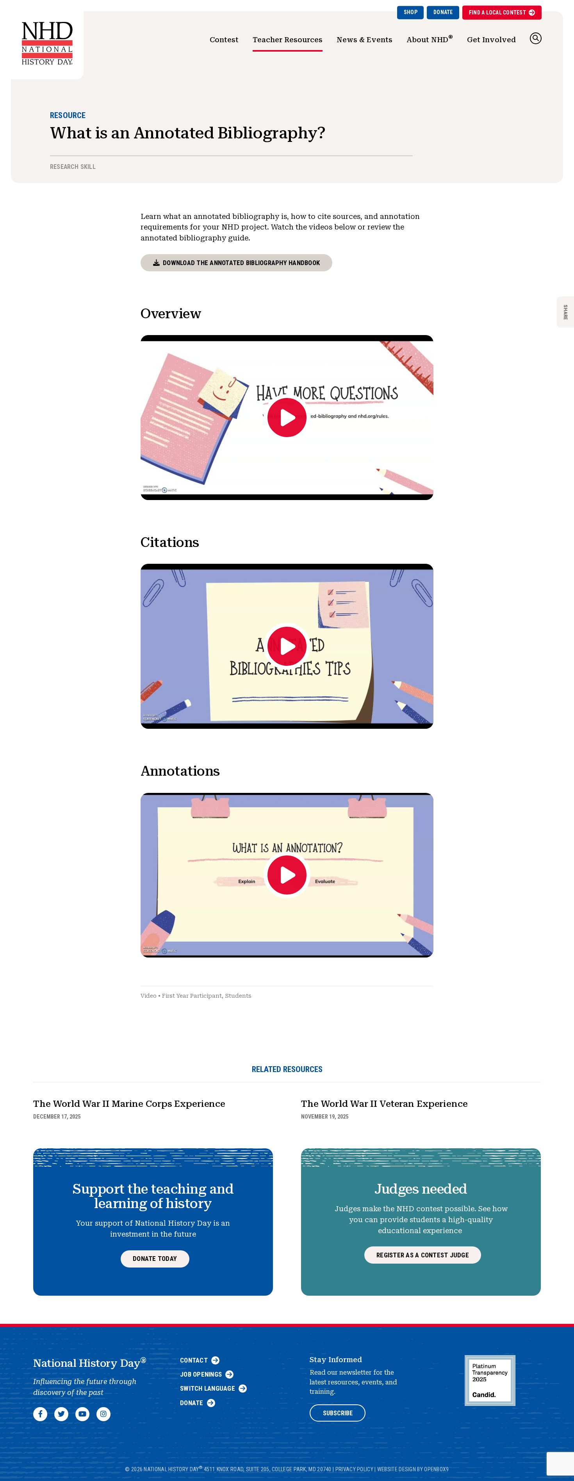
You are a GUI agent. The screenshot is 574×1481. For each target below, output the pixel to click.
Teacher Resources (288, 40)
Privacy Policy (354, 1469)
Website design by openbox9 (413, 1469)
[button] (536, 38)
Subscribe (338, 1413)
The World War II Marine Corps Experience (129, 1104)
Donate (443, 12)
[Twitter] (61, 1414)
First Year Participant (192, 996)
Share (566, 311)
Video (149, 996)
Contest (224, 40)
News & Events (364, 40)
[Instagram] (103, 1414)
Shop (410, 12)
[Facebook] (40, 1414)
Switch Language (207, 1388)
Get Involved (491, 40)
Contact (194, 1360)
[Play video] (287, 417)
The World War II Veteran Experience (384, 1104)
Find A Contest (497, 12)
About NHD (429, 39)
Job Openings (201, 1374)
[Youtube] (82, 1414)
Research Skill (73, 166)
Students (238, 996)
